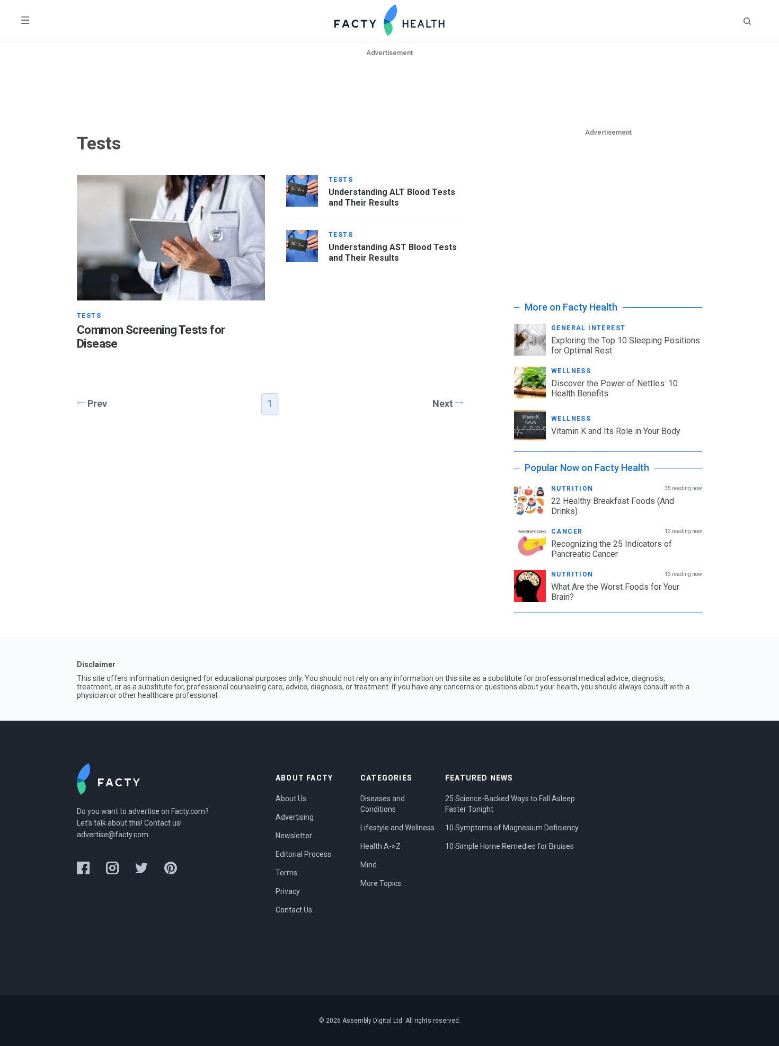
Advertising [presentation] (295, 817)
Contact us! (163, 823)
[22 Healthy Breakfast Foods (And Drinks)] (530, 500)
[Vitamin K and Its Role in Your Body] (530, 425)
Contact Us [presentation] (294, 910)
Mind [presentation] (368, 865)
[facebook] (83, 868)
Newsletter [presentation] (294, 835)
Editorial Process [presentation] (303, 854)
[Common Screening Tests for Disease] (171, 237)
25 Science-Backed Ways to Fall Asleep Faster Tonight (511, 803)
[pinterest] (170, 868)
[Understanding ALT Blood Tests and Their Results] (302, 191)
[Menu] (25, 21)
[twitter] (141, 868)
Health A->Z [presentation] (380, 846)
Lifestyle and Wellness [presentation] (397, 827)
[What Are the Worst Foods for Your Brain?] (530, 586)
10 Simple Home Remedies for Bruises (509, 846)
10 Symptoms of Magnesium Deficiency (512, 827)
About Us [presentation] (291, 798)
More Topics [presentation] (380, 883)
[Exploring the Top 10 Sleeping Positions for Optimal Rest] (530, 340)
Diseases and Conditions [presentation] (383, 803)
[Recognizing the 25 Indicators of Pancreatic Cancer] (530, 543)
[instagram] (112, 868)
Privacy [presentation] (288, 891)
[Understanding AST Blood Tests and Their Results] (302, 246)
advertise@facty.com (112, 834)
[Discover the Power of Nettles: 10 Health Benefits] (530, 382)
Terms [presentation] (286, 872)
